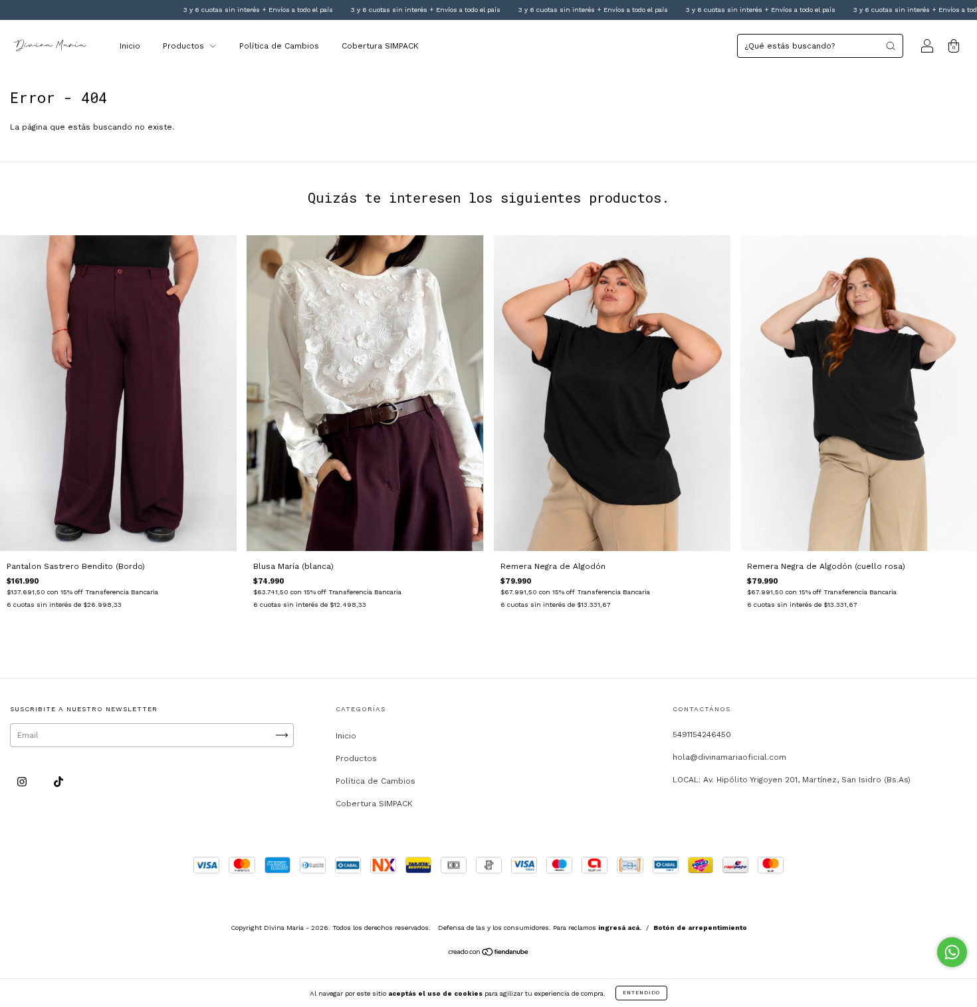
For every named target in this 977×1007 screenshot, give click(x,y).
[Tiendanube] (488, 953)
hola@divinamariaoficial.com (729, 757)
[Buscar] (890, 46)
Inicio (130, 46)
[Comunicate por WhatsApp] (952, 952)
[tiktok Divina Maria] (58, 782)
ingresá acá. (619, 927)
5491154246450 (702, 734)
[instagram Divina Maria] (23, 782)
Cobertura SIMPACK (380, 46)
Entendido (641, 993)
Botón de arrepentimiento (700, 927)
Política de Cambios (279, 46)
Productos (185, 46)
